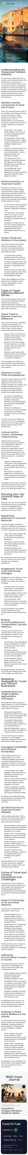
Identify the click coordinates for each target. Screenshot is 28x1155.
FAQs (21, 1136)
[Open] (23, 4)
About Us (5, 1150)
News (15, 1136)
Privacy (11, 1150)
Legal (20, 1150)
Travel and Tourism (10, 43)
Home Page (7, 1136)
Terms (16, 1150)
